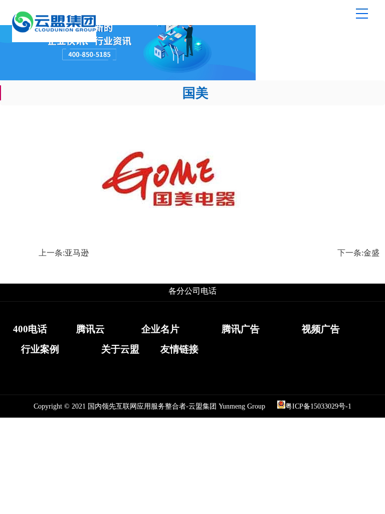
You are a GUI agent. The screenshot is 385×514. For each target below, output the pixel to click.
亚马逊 (77, 252)
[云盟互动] (54, 39)
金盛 (371, 252)
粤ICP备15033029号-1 (318, 406)
